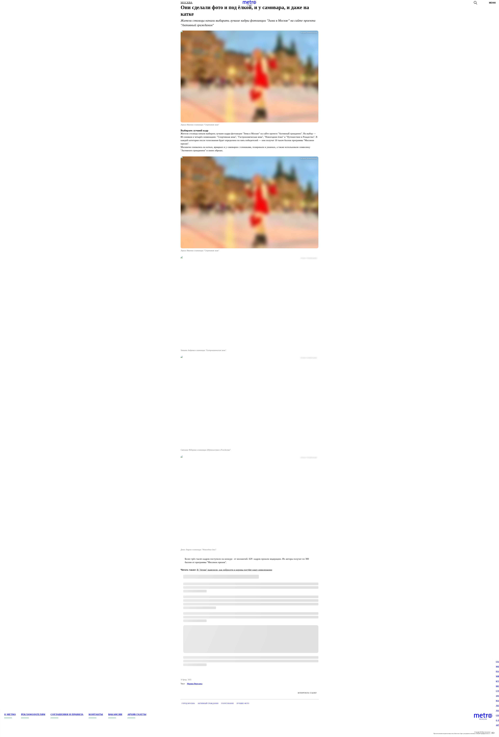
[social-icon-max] (22, 733)
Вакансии (115, 714)
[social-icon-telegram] (11, 733)
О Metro (10, 714)
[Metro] (249, 2)
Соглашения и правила (67, 714)
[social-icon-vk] (6, 733)
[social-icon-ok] (17, 733)
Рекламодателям (33, 714)
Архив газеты (136, 714)
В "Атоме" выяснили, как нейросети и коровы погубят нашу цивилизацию (234, 569)
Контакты (96, 714)
